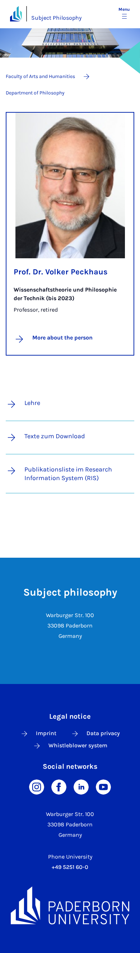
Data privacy (103, 733)
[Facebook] (58, 786)
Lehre (32, 403)
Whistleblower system (77, 745)
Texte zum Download (54, 436)
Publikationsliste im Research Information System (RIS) (68, 473)
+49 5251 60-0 (70, 867)
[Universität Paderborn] (70, 905)
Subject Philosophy (56, 17)
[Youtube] (103, 786)
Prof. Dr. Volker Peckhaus (61, 272)
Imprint (46, 733)
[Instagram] (36, 786)
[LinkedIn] (81, 786)
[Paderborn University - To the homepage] (16, 13)
